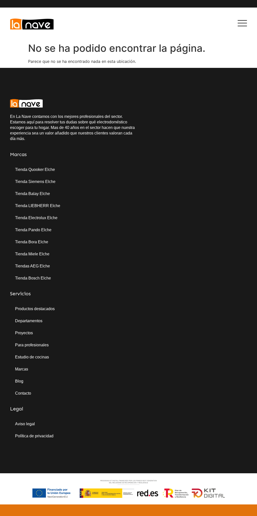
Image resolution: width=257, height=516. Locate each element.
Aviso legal (25, 424)
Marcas (21, 369)
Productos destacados (35, 309)
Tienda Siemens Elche (35, 181)
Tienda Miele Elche (32, 254)
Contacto (23, 393)
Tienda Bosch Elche (33, 278)
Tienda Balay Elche (32, 194)
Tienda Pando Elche (33, 230)
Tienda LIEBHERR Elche (37, 206)
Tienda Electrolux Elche (36, 218)
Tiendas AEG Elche (32, 266)
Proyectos (24, 333)
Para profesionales (32, 345)
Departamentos (28, 321)
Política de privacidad (34, 436)
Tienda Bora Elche (31, 242)
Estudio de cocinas (32, 357)
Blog (19, 381)
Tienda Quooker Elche (35, 169)
